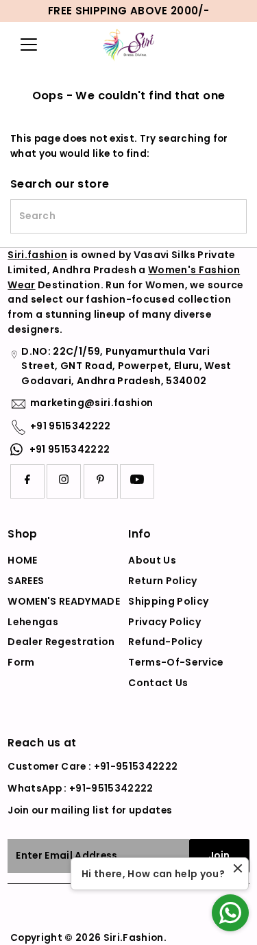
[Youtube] (137, 481)
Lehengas (33, 622)
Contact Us (158, 683)
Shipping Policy (168, 601)
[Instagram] (64, 481)
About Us (152, 560)
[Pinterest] (100, 481)
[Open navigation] (31, 44)
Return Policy (162, 581)
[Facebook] (27, 481)
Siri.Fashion (133, 937)
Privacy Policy (164, 622)
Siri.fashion (37, 255)
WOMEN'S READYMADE (64, 601)
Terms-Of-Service (175, 662)
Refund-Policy (165, 641)
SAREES (26, 581)
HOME (22, 560)
